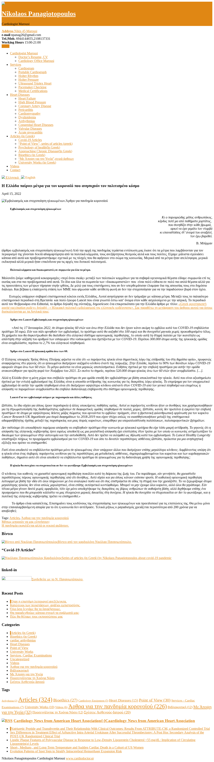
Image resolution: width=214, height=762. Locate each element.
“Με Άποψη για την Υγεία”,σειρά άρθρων (46, 158)
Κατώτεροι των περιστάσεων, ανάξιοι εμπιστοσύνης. (45, 605)
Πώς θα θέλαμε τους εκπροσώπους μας (36, 616)
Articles (14, 518)
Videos (14, 166)
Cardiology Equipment (93, 700)
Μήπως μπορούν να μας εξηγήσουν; (26, 521)
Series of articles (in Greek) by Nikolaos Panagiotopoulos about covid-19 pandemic (117, 558)
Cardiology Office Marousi (36, 61)
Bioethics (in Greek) (31, 155)
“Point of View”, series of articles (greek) (45, 143)
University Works (21, 651)
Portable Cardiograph (32, 72)
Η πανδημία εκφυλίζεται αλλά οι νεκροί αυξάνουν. (35, 525)
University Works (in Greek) (37, 162)
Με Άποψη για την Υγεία (26, 674)
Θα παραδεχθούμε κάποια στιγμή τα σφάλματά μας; (44, 612)
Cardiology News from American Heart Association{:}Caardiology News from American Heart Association (104, 720)
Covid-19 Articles (30, 140)
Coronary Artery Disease (34, 106)
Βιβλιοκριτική (19, 670)
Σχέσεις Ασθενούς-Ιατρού (27, 682)
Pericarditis (25, 110)
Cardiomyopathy (29, 113)
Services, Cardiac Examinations (31, 655)
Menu (5, 46)
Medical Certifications (32, 91)
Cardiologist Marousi (24, 53)
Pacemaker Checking (32, 87)
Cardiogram (26, 68)
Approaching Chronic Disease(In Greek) (45, 151)
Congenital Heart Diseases (35, 125)
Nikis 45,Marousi (19, 31)
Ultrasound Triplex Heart (34, 83)
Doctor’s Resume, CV (33, 57)
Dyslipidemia (27, 117)
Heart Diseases (20, 94)
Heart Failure (27, 98)
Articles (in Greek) (22, 136)
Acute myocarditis (30, 132)
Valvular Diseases (30, 128)
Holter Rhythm (28, 76)
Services (15, 64)
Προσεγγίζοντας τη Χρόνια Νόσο (32, 678)
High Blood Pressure (32, 102)
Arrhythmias (26, 121)
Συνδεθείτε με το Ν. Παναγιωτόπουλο (57, 579)
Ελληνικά (13, 177)
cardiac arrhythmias (23, 640)
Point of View (19, 648)
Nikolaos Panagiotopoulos (39, 13)
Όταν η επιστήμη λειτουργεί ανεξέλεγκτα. (39, 601)
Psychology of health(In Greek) (39, 147)
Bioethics (65, 700)
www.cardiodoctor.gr (80, 758)
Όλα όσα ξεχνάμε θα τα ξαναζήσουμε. (35, 609)
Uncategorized (19, 659)
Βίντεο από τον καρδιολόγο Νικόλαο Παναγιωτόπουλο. (95, 542)
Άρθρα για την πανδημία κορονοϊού (45, 518)
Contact (15, 170)
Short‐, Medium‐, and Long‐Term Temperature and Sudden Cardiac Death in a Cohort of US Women (77, 747)
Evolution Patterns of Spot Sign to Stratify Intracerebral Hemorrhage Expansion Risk (66, 751)
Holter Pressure (28, 79)
